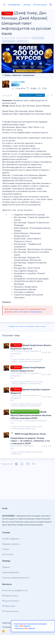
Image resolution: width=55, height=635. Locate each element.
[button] (4, 4)
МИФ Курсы (28, 446)
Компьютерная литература (34, 420)
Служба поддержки (10, 539)
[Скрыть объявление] (51, 624)
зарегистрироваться (32, 312)
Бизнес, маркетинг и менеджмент (26, 361)
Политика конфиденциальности (15, 578)
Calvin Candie (9, 38)
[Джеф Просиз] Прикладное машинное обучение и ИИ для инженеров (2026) (30, 415)
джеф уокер (22, 41)
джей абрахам (8, 41)
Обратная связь (9, 623)
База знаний (7, 554)
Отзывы (5, 549)
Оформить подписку (10, 544)
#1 (52, 95)
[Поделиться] (48, 95)
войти (15, 312)
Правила (6, 567)
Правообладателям (10, 572)
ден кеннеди (38, 38)
